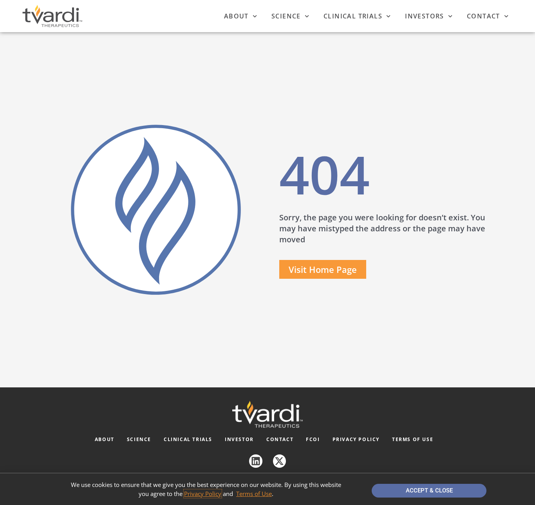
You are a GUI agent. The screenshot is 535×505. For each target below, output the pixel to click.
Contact (483, 16)
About (236, 16)
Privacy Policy (356, 439)
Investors (424, 16)
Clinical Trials (353, 16)
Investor (239, 439)
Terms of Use (412, 439)
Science (286, 16)
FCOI (313, 439)
